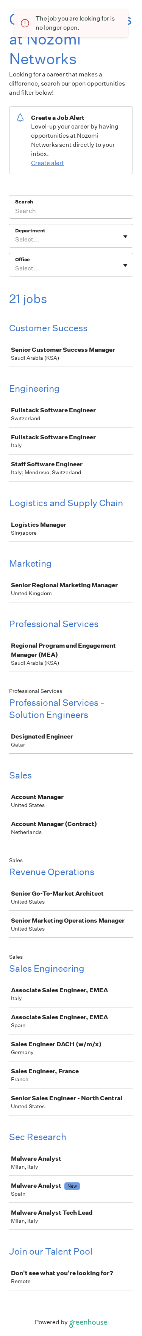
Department (30, 230)
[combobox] (15, 239)
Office (22, 259)
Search (24, 202)
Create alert (47, 163)
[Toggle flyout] (125, 236)
